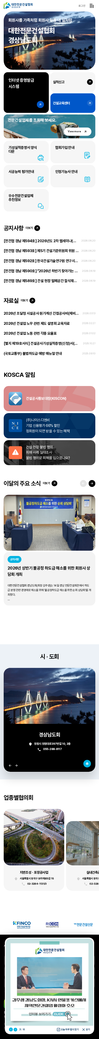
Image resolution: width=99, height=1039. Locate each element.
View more (74, 131)
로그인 (82, 5)
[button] (92, 483)
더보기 (29, 228)
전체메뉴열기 (91, 5)
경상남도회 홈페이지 (87, 763)
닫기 (88, 1029)
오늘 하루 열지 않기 (70, 1029)
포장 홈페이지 (34, 850)
